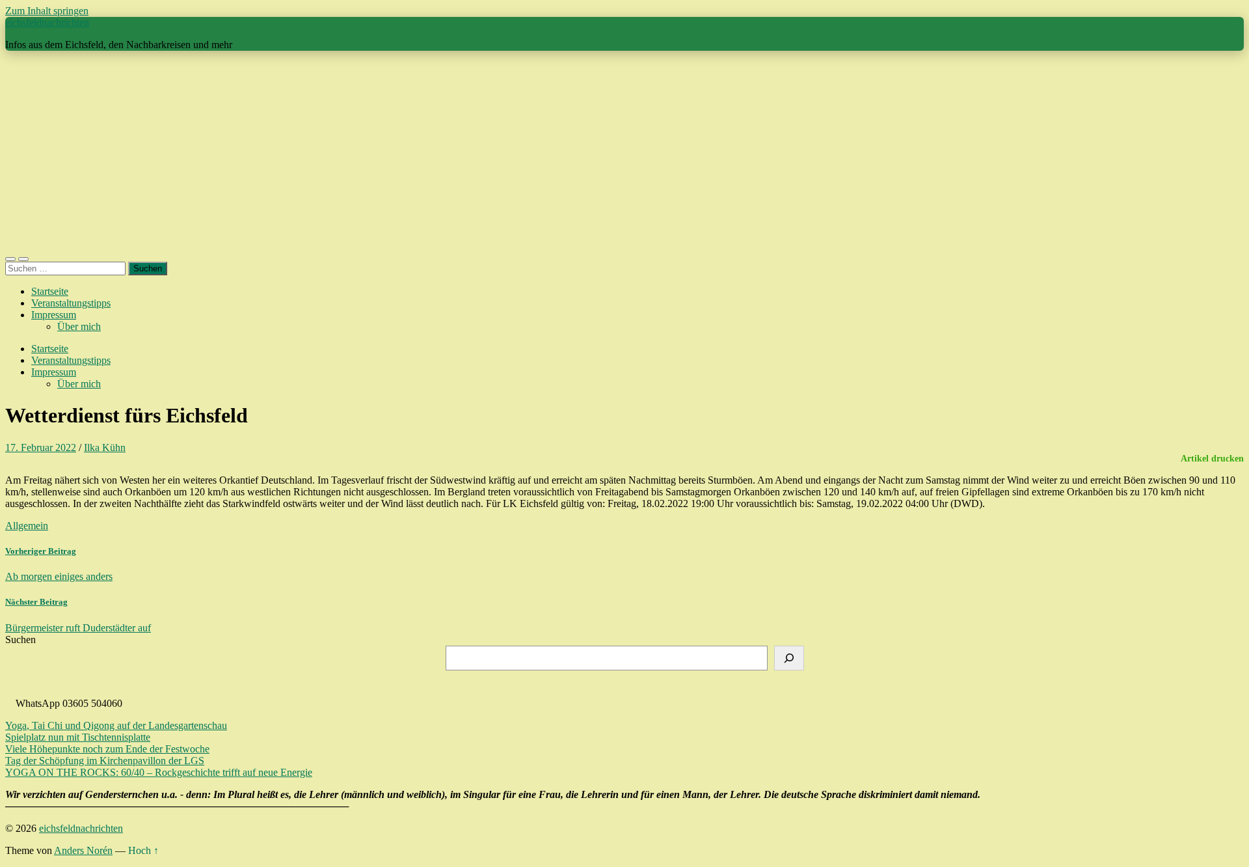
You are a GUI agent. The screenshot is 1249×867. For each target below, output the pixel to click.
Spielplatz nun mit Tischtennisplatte (77, 737)
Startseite (49, 291)
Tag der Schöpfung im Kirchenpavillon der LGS (104, 760)
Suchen (20, 639)
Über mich (79, 326)
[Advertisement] (624, 152)
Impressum (53, 314)
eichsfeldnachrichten (47, 22)
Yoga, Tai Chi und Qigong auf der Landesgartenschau (116, 725)
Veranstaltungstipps (71, 303)
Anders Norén (83, 850)
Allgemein (26, 525)
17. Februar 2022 (40, 447)
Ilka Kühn (105, 447)
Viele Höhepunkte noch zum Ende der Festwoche (107, 748)
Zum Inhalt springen (46, 10)
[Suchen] (789, 658)
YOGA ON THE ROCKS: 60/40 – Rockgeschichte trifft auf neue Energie (158, 772)
